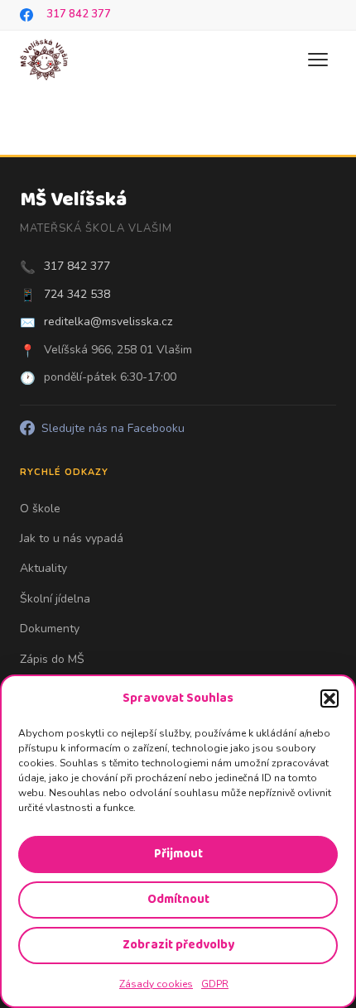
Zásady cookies (156, 984)
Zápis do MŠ (52, 659)
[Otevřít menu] (318, 59)
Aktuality (43, 568)
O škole (40, 508)
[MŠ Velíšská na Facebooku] (26, 15)
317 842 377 (78, 14)
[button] (329, 698)
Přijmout (178, 854)
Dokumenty (49, 628)
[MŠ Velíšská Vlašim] (44, 59)
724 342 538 (77, 294)
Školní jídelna (55, 599)
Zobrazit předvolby (178, 945)
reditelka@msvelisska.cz (108, 321)
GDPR (215, 984)
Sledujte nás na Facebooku (113, 428)
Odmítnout (178, 900)
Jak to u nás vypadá (71, 538)
